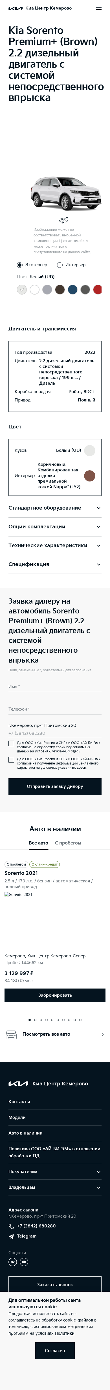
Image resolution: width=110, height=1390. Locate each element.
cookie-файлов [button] (78, 1320)
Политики (64, 1333)
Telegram (27, 1236)
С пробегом (68, 843)
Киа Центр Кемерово (48, 8)
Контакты (19, 1101)
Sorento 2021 (21, 873)
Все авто (38, 843)
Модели (17, 1117)
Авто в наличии (25, 1133)
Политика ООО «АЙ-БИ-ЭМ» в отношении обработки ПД (54, 1152)
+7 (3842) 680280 (26, 733)
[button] (29, 1020)
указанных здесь (66, 751)
